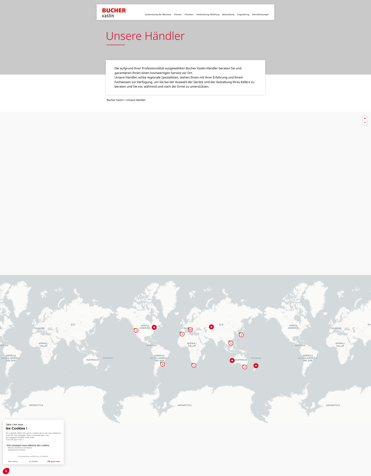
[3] (243, 360)
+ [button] (365, 113)
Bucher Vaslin (115, 95)
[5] (229, 337)
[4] (161, 358)
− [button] (365, 118)
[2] (240, 328)
